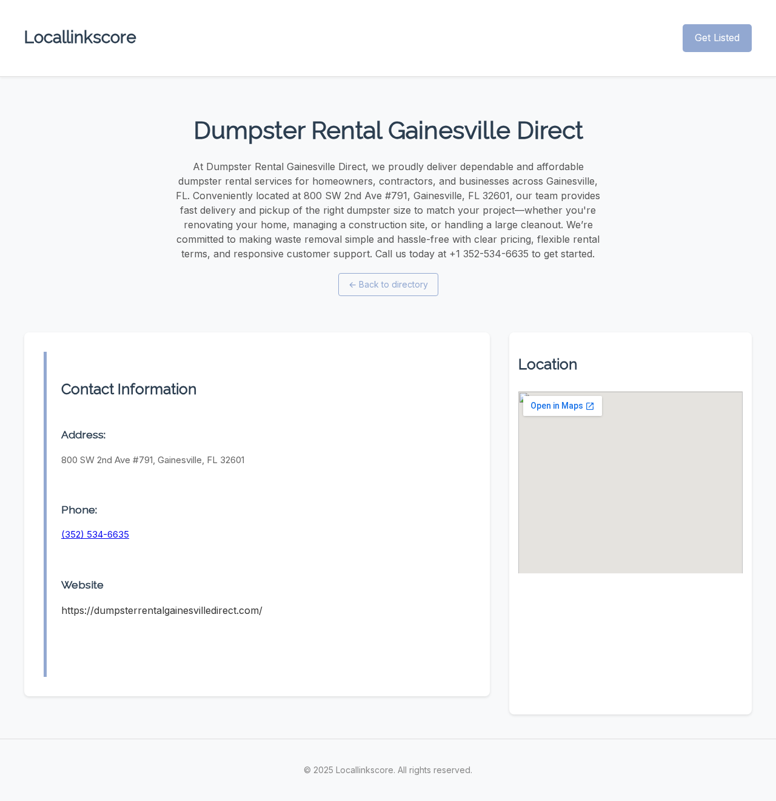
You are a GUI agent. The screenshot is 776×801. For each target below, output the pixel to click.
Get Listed (717, 37)
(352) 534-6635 (95, 534)
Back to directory (388, 284)
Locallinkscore (80, 37)
